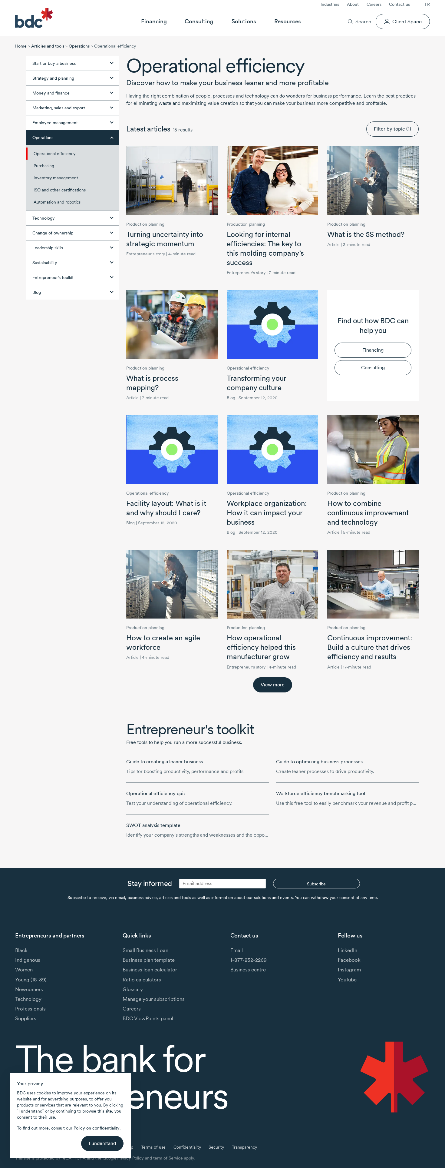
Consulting (199, 21)
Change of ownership (52, 233)
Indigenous (27, 960)
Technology (43, 218)
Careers (374, 4)
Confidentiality (187, 1147)
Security (216, 1147)
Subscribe (316, 883)
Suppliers (25, 1018)
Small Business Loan (145, 950)
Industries (330, 4)
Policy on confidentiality (97, 1128)
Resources (287, 21)
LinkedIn (347, 950)
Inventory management (56, 177)
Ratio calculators (142, 979)
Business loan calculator (150, 969)
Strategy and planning (53, 78)
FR (427, 4)
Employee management (55, 122)
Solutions (244, 21)
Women (24, 969)
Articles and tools (47, 46)
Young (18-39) (30, 979)
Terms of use (153, 1147)
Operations (79, 46)
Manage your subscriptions (154, 999)
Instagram (349, 969)
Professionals (30, 1008)
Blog (36, 292)
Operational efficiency (54, 153)
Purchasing (44, 165)
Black (21, 950)
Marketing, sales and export (58, 107)
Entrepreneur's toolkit (53, 277)
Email (236, 950)
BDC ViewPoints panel (148, 1018)
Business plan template (149, 960)
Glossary (133, 989)
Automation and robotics (57, 202)
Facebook (349, 960)
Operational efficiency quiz (156, 793)
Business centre (248, 969)
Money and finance (51, 93)
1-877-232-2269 (248, 960)
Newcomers (29, 989)
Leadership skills (47, 247)
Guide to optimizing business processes (319, 762)
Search (363, 21)
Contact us (399, 4)
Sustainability (44, 262)
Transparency (244, 1147)
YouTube (347, 979)
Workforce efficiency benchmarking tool (320, 793)
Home (21, 46)
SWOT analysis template (153, 825)
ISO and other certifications (60, 189)
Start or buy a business (54, 63)
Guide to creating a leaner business (164, 762)
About (353, 4)
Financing (154, 21)
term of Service (168, 1158)
